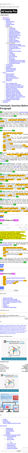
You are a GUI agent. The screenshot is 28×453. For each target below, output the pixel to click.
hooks (11, 330)
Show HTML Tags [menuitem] (11, 443)
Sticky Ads (11, 57)
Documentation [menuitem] (9, 429)
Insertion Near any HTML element (17, 45)
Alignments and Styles (14, 33)
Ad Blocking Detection (14, 63)
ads (10, 325)
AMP (22, 325)
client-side (7, 328)
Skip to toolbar (3, 425)
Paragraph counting (19, 121)
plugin (12, 332)
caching (1, 328)
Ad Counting (12, 55)
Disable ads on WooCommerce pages (15, 86)
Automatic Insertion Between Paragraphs (15, 278)
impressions (17, 330)
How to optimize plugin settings (13, 84)
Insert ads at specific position (12, 91)
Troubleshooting (10, 71)
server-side (19, 332)
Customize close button (11, 88)
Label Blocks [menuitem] (10, 437)
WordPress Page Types (14, 37)
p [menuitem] (10, 440)
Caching (11, 52)
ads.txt (10, 49)
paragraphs (2, 332)
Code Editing (12, 28)
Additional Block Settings (15, 44)
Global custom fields (11, 69)
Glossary (8, 25)
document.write (16, 329)
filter (21, 329)
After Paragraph (10, 75)
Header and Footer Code (15, 35)
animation (25, 325)
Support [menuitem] (8, 432)
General (3, 161)
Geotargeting (12, 59)
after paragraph (17, 325)
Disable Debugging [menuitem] (11, 436)
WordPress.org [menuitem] (9, 428)
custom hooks (23, 328)
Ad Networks (9, 64)
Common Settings (10, 24)
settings (23, 332)
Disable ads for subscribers (12, 90)
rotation (15, 332)
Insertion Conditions (14, 40)
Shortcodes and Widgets (14, 32)
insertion (20, 330)
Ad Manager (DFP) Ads (14, 48)
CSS (20, 328)
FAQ (4, 82)
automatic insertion (23, 112)
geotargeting (2, 330)
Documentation (6, 19)
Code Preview (12, 29)
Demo (4, 72)
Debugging (8, 67)
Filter (27, 147)
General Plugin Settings (14, 41)
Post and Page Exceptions (15, 51)
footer (23, 329)
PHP (5, 332)
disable (12, 329)
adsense (13, 325)
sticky (5, 333)
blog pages (16, 166)
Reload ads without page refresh (13, 94)
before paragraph (11, 326)
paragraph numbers (4, 245)
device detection (7, 329)
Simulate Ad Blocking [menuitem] (12, 448)
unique (8, 333)
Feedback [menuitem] (8, 433)
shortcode (2, 333)
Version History (6, 100)
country (17, 328)
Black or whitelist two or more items (14, 87)
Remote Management (11, 68)
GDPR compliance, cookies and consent (15, 96)
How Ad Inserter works (11, 83)
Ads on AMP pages (13, 47)
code (15, 328)
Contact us (5, 102)
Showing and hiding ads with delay (14, 95)
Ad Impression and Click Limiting (17, 61)
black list (24, 326)
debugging (2, 329)
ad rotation (7, 325)
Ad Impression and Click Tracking (17, 60)
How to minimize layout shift (13, 98)
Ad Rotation (12, 53)
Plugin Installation (10, 21)
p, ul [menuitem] (11, 442)
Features (8, 20)
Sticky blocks (9, 79)
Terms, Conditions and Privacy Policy (12, 423)
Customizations (9, 65)
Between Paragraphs (11, 76)
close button (12, 328)
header (6, 330)
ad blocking (2, 325)
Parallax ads (9, 80)
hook (8, 330)
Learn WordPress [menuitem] (10, 431)
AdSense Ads (12, 39)
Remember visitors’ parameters (13, 92)
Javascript (25, 330)
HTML (13, 330)
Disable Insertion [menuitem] (11, 445)
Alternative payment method (12, 99)
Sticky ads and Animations (12, 78)
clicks (4, 328)
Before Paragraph (10, 73)
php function (8, 332)
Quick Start (8, 23)
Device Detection (13, 56)
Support (5, 419)
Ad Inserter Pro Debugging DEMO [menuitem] (12, 435)
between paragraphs (18, 326)
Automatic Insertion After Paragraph (14, 280)
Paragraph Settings (13, 36)
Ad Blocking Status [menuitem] (11, 446)
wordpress (13, 333)
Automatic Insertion (13, 31)
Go (26, 318)
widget (10, 333)
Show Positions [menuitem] (10, 439)
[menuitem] (15, 451)
